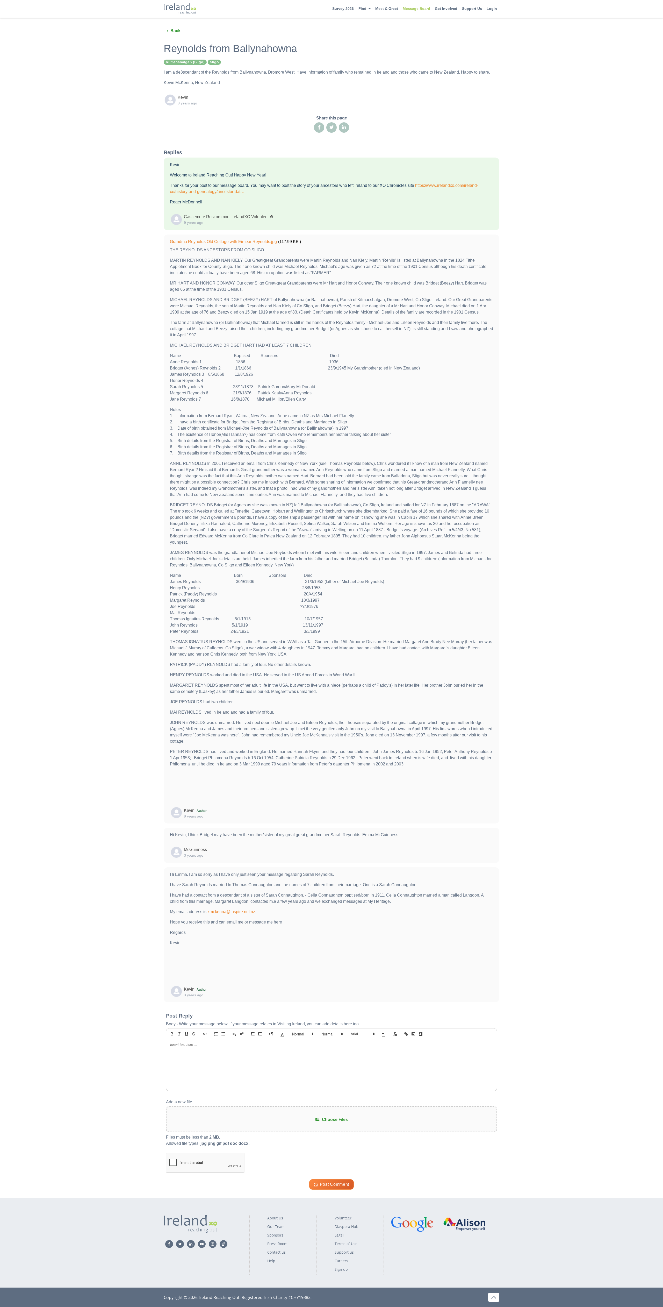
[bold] (172, 1034)
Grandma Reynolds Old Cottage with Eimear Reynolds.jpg (223, 241)
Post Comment (334, 1184)
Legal (339, 1235)
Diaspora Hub (346, 1226)
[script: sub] (234, 1034)
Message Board (416, 8)
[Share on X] (331, 127)
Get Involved (446, 8)
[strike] (193, 1034)
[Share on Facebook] (319, 127)
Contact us (276, 1252)
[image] (413, 1034)
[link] (406, 1034)
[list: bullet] (223, 1034)
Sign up (341, 1269)
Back (175, 31)
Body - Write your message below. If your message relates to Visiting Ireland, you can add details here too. (263, 1024)
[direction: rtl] (271, 1034)
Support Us (472, 8)
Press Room (277, 1243)
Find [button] (362, 8)
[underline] (186, 1034)
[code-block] (204, 1034)
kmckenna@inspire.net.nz (231, 912)
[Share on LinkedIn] (344, 127)
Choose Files (335, 1119)
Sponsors (275, 1235)
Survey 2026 (343, 8)
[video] (420, 1034)
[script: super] (241, 1034)
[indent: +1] (260, 1034)
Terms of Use (346, 1243)
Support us (344, 1252)
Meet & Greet (386, 8)
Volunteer (343, 1218)
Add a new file (179, 1102)
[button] (282, 1034)
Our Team (276, 1226)
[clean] (395, 1034)
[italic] (179, 1034)
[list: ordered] (216, 1034)
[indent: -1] (252, 1034)
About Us (275, 1218)
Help (271, 1260)
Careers (341, 1260)
